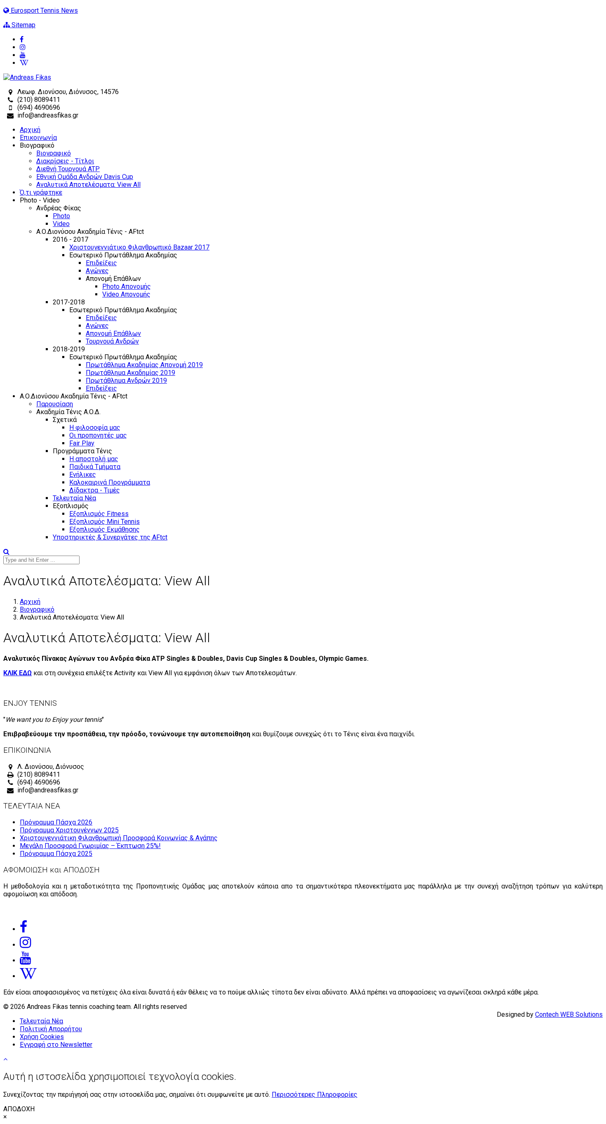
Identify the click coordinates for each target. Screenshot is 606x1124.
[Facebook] (311, 39)
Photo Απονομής (126, 286)
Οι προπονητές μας (98, 435)
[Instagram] (311, 47)
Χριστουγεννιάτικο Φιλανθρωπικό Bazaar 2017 (139, 247)
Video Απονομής (126, 294)
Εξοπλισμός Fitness (99, 514)
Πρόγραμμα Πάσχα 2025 (56, 854)
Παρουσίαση (54, 404)
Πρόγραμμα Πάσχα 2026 (56, 822)
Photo (61, 216)
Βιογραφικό (53, 153)
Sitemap (22, 25)
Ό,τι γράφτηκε (41, 192)
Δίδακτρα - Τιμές (94, 490)
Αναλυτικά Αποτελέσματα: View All (88, 185)
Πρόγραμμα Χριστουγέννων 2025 (69, 830)
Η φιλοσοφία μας (94, 427)
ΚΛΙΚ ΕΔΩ (17, 673)
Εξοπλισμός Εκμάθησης (104, 529)
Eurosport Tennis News (43, 10)
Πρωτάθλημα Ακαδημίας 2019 (130, 373)
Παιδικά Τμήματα (94, 467)
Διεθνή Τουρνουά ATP (68, 169)
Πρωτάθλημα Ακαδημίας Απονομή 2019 (144, 365)
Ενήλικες (82, 474)
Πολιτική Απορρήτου (51, 1029)
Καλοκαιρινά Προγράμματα (109, 482)
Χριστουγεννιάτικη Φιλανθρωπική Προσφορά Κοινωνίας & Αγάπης (119, 838)
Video (61, 224)
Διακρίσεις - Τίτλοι (65, 161)
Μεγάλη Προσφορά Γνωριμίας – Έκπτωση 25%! (90, 846)
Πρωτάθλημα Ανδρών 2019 (126, 380)
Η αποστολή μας (93, 459)
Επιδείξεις (101, 263)
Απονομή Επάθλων (113, 333)
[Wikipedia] (311, 63)
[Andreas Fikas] (27, 77)
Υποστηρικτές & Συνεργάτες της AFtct (110, 537)
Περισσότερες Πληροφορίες (314, 1094)
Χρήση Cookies (42, 1037)
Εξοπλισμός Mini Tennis (104, 521)
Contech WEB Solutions (569, 1014)
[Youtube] (311, 55)
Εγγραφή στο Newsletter (56, 1045)
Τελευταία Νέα (74, 498)
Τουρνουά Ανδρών (112, 341)
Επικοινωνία (38, 137)
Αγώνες (97, 271)
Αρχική (30, 130)
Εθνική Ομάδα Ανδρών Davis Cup (84, 177)
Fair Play (81, 443)
